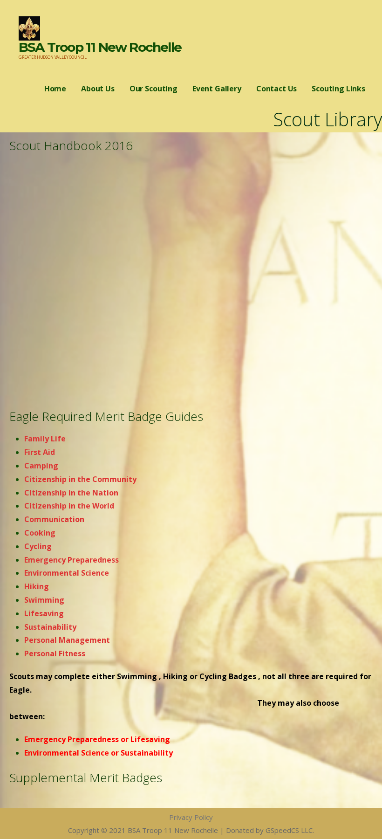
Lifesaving (44, 613)
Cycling (38, 546)
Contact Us (276, 88)
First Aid (39, 452)
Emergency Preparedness (72, 560)
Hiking (37, 586)
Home (55, 88)
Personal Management (67, 640)
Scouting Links (338, 88)
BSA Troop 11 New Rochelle (100, 47)
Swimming (45, 600)
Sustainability (50, 627)
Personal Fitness (54, 653)
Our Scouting (153, 88)
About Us (98, 88)
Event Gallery (216, 88)
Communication (54, 519)
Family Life (45, 438)
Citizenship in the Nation (71, 493)
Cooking (39, 533)
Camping (41, 466)
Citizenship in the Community (80, 479)
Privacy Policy (191, 817)
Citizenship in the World (69, 506)
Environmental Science (67, 573)
